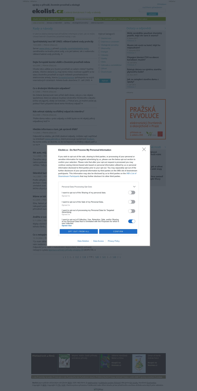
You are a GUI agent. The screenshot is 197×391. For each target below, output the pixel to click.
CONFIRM (118, 231)
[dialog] (98, 195)
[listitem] (98, 186)
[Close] (144, 150)
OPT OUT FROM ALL (78, 231)
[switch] (131, 192)
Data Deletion (83, 241)
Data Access (98, 241)
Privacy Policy (114, 241)
